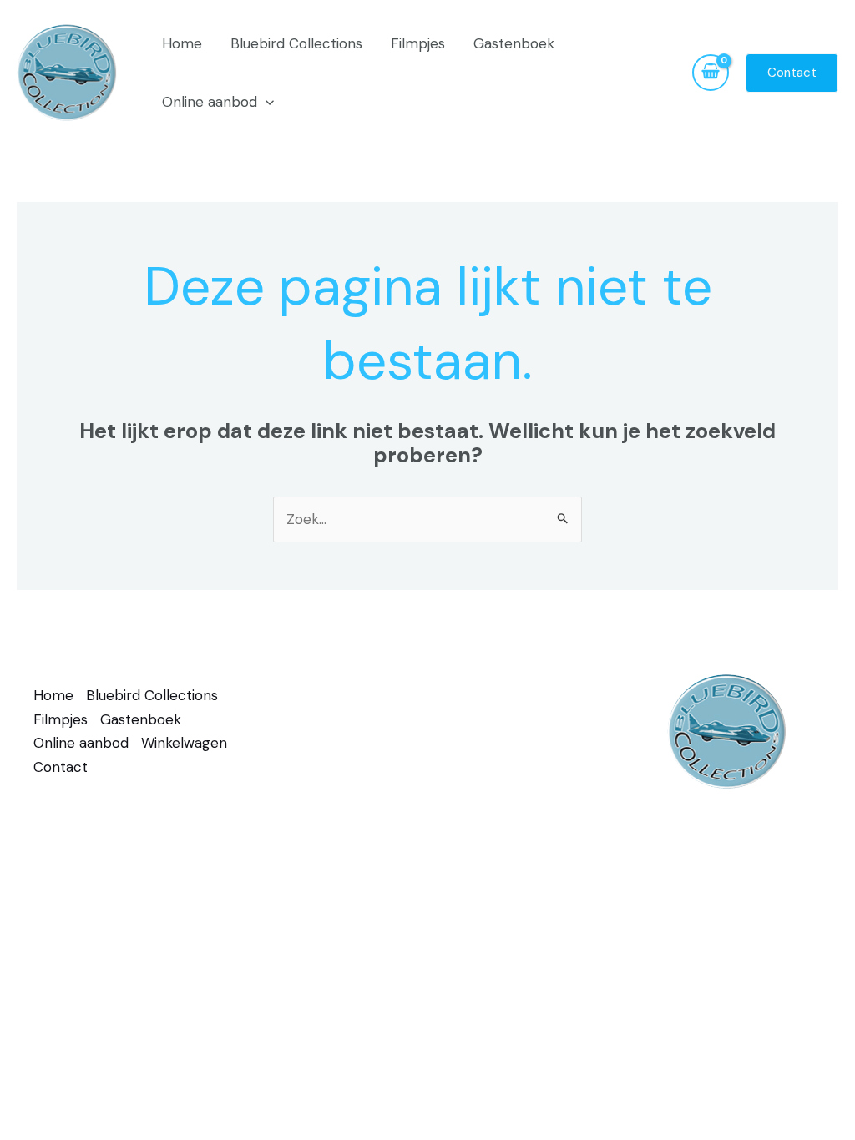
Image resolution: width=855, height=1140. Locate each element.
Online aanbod (209, 102)
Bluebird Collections (296, 43)
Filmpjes (418, 43)
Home (182, 43)
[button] (265, 102)
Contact (60, 767)
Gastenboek (513, 43)
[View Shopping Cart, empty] (710, 72)
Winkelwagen (184, 743)
